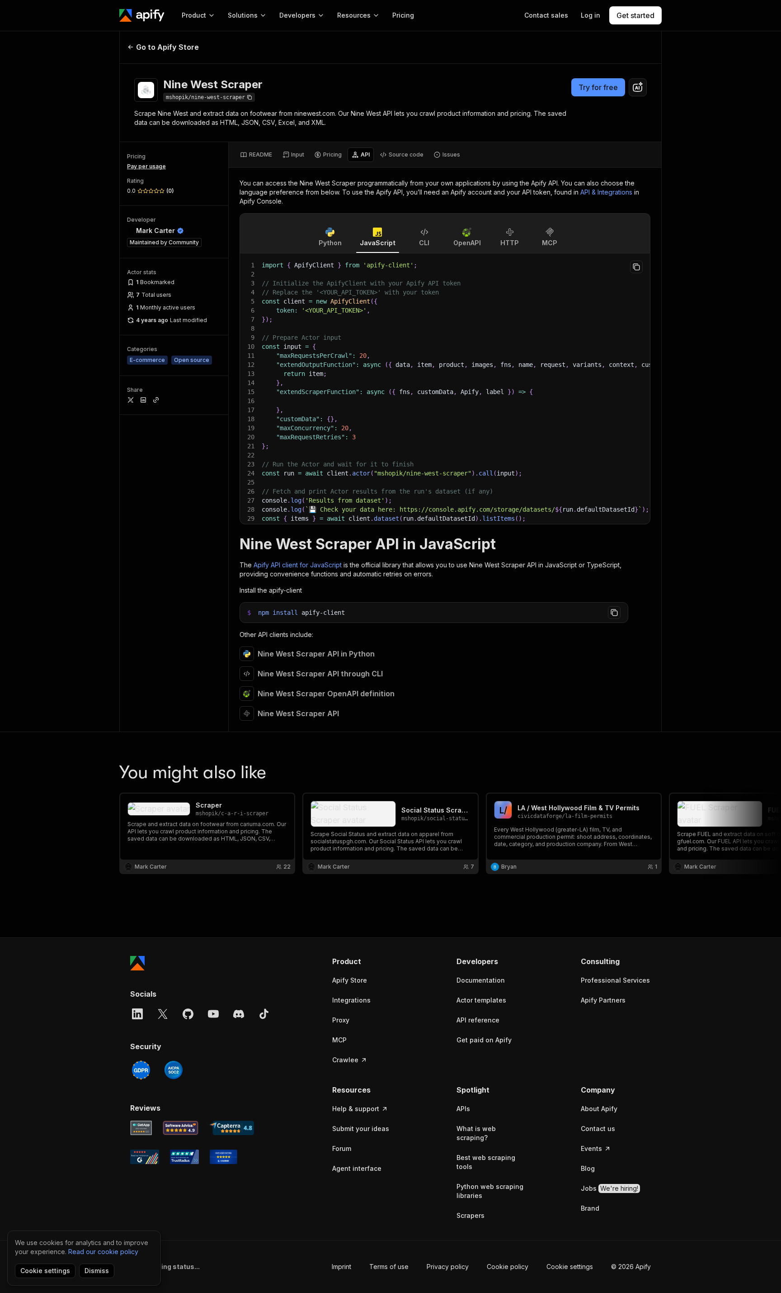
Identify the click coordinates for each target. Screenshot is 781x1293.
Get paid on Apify (484, 1040)
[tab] (256, 154)
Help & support (355, 1108)
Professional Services (615, 980)
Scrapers (470, 1215)
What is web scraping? (476, 1133)
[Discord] (238, 1014)
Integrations (351, 1000)
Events (591, 1148)
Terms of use (389, 1266)
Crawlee (345, 1060)
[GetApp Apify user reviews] (141, 1128)
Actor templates (481, 1000)
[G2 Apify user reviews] (144, 1157)
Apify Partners (603, 1000)
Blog (588, 1168)
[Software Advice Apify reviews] (181, 1128)
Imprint (341, 1266)
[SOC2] (173, 1070)
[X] (162, 1014)
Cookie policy (507, 1266)
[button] (367, 961)
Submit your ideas (360, 1128)
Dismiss (97, 1270)
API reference (477, 1020)
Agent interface (356, 1168)
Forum (341, 1148)
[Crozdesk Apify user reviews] (223, 1157)
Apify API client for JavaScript (298, 565)
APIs (463, 1108)
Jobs (609, 1188)
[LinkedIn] (137, 1014)
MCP (339, 1040)
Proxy (340, 1020)
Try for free (598, 87)
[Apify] (142, 15)
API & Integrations (606, 192)
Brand (590, 1208)
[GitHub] (188, 1014)
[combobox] (638, 87)
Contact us (598, 1128)
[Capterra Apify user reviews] (231, 1128)
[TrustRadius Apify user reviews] (184, 1157)
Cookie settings (569, 1266)
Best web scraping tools (485, 1162)
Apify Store (349, 980)
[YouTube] (213, 1014)
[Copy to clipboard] (636, 267)
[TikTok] (264, 1014)
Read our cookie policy (103, 1251)
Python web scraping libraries (489, 1191)
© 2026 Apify (631, 1266)
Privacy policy (448, 1266)
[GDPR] (141, 1070)
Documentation (480, 980)
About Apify (599, 1108)
